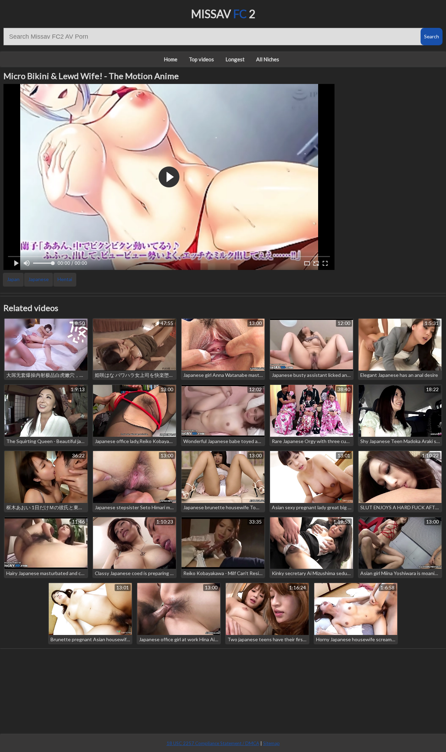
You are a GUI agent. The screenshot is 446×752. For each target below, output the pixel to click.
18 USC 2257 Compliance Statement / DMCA (213, 743)
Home (170, 59)
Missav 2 (223, 14)
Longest (235, 59)
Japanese (38, 279)
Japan (13, 279)
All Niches (267, 59)
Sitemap (271, 743)
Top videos (201, 59)
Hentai (64, 279)
